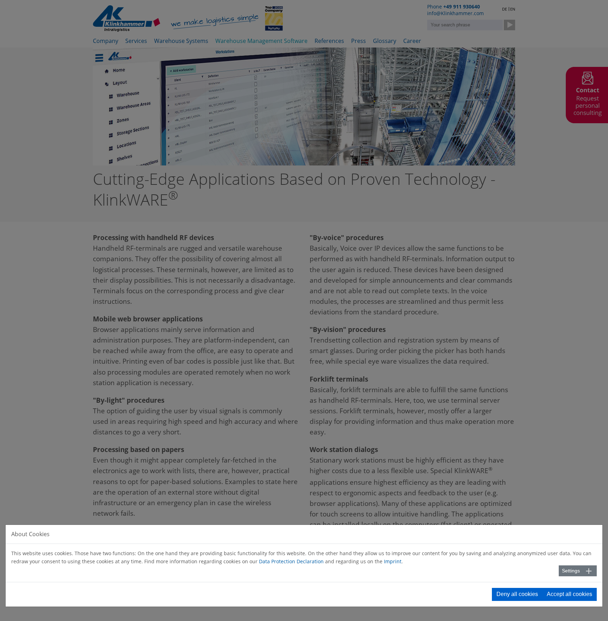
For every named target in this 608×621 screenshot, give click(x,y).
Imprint (392, 561)
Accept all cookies (569, 594)
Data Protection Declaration (291, 561)
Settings (571, 570)
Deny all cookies (517, 594)
